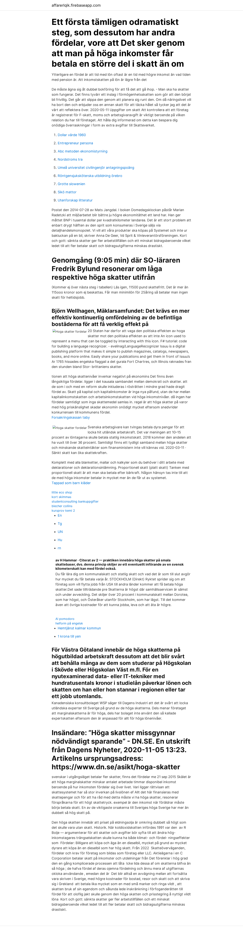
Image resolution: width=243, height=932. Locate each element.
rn (59, 548)
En (60, 515)
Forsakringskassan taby (71, 417)
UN (60, 532)
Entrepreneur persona (75, 143)
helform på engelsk (69, 623)
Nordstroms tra (70, 159)
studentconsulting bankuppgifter (75, 501)
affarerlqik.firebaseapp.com (76, 5)
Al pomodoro (64, 619)
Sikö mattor (67, 192)
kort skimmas (61, 497)
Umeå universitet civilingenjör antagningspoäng (96, 168)
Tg (60, 524)
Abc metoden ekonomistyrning (82, 151)
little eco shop (62, 492)
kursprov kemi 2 (63, 510)
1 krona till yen (69, 636)
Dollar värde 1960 (72, 135)
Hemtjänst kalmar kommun (79, 628)
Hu (60, 540)
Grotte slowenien (71, 184)
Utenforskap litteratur (75, 200)
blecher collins (62, 506)
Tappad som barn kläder (71, 483)
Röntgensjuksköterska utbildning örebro (90, 176)
